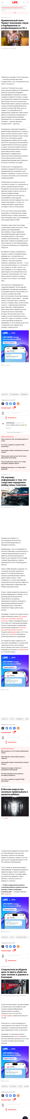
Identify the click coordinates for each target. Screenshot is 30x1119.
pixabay (6, 818)
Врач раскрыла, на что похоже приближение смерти (14, 752)
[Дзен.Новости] (2, 403)
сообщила (4, 1039)
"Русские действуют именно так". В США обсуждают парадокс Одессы (13, 462)
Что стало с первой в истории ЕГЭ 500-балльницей (13, 445)
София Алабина (6, 931)
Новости (8, 894)
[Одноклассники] (18, 403)
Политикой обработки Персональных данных (11, 7)
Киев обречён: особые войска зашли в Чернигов (12, 757)
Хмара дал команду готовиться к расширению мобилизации (11, 769)
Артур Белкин (6, 1104)
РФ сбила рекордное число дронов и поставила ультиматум (12, 774)
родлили (14, 632)
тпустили (13, 634)
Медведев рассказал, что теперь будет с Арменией (13, 468)
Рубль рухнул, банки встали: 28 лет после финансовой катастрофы (13, 457)
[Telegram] (10, 403)
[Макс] (6, 403)
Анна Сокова (6, 689)
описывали (22, 650)
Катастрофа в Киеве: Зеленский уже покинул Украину (15, 451)
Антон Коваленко (7, 365)
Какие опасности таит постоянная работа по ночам (14, 440)
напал (17, 1060)
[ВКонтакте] (14, 403)
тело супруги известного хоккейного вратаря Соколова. (14, 618)
